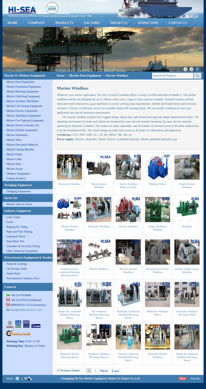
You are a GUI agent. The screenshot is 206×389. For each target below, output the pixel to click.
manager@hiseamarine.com (26, 309)
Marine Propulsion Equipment (23, 86)
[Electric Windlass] (128, 221)
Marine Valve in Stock (19, 204)
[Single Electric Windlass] (187, 178)
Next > (104, 373)
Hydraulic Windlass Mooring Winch (187, 313)
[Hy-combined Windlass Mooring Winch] (98, 306)
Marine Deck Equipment (20, 81)
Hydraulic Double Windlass (157, 355)
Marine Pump (14, 154)
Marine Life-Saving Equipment (24, 106)
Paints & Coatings (16, 263)
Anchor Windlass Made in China (128, 185)
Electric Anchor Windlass (128, 270)
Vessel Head (13, 273)
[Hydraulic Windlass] (98, 221)
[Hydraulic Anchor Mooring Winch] (69, 348)
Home (61, 75)
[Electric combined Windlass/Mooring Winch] (128, 348)
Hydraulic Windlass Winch (157, 313)
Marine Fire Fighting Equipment (25, 120)
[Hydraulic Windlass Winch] (157, 306)
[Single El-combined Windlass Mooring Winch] (187, 348)
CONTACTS (178, 23)
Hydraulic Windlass (99, 226)
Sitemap (195, 378)
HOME (13, 23)
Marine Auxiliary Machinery (22, 101)
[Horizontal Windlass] (69, 178)
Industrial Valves (15, 236)
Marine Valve (14, 139)
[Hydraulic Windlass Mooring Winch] (187, 306)
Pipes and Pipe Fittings (19, 231)
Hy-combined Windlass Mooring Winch (99, 314)
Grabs (9, 221)
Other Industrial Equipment (22, 250)
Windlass (187, 226)
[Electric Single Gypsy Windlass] (187, 263)
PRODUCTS (65, 23)
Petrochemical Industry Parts (22, 278)
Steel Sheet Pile (15, 241)
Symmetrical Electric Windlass (157, 270)
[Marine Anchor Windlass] (69, 221)
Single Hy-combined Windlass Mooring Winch (69, 314)
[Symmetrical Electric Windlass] (157, 263)
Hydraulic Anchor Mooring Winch (69, 355)
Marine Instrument (17, 135)
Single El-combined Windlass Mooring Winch (187, 357)
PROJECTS (119, 23)
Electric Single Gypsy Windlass (187, 270)
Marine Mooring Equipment (22, 91)
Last (115, 370)
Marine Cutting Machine (20, 149)
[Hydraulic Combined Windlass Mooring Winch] (128, 306)
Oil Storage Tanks (16, 268)
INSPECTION (148, 23)
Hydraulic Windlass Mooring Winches (99, 355)
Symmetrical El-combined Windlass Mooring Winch (69, 272)
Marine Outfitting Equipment (23, 96)
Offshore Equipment (18, 173)
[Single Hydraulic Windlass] (157, 221)
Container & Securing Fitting (23, 246)
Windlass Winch (157, 183)
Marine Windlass (99, 268)
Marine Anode (14, 168)
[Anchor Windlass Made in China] (128, 178)
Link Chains (13, 217)
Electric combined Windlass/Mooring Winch (128, 357)
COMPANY (36, 23)
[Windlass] (187, 221)
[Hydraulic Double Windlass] (157, 348)
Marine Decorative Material (22, 144)
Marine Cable (14, 159)
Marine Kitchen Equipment (21, 130)
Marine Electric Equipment (21, 110)
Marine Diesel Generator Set (22, 125)
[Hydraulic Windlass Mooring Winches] (98, 348)
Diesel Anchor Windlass (99, 185)
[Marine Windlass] (98, 263)
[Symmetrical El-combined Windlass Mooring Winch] (69, 263)
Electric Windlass (128, 226)
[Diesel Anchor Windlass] (98, 178)
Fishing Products (16, 178)
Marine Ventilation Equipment (23, 115)
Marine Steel (13, 164)
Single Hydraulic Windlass (157, 228)
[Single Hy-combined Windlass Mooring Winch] (69, 306)
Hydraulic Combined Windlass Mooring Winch (128, 314)
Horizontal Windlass (70, 183)
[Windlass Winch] (157, 178)
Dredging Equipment (18, 191)
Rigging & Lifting (16, 226)
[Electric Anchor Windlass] (128, 263)
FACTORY (92, 23)
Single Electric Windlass (187, 185)
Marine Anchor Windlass (69, 228)
